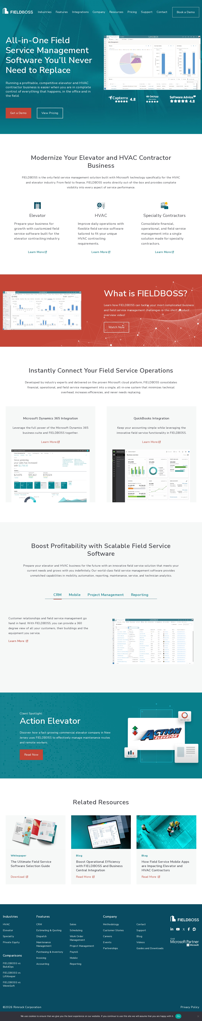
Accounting (42, 964)
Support (146, 12)
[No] (198, 1016)
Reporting (75, 964)
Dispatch (41, 936)
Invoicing (41, 958)
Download (36, 877)
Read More (101, 877)
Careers (107, 936)
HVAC (6, 924)
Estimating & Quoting (49, 930)
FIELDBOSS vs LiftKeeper (12, 974)
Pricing (132, 12)
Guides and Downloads (150, 948)
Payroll (74, 952)
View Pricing (50, 113)
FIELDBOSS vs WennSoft (12, 984)
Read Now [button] (31, 755)
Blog (139, 936)
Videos (141, 942)
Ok (178, 1016)
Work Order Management (77, 938)
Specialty (8, 936)
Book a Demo (186, 12)
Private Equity (11, 942)
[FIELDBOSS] (184, 918)
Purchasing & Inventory (49, 952)
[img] (152, 62)
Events (107, 942)
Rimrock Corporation (27, 1007)
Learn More (37, 252)
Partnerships (110, 948)
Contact (162, 12)
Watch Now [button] (116, 327)
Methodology (111, 924)
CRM (39, 924)
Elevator (8, 930)
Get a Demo (18, 113)
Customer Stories (113, 930)
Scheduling (76, 930)
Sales (73, 924)
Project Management (82, 946)
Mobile (74, 958)
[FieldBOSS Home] (18, 12)
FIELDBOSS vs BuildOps (12, 965)
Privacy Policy (190, 1007)
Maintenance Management (44, 944)
